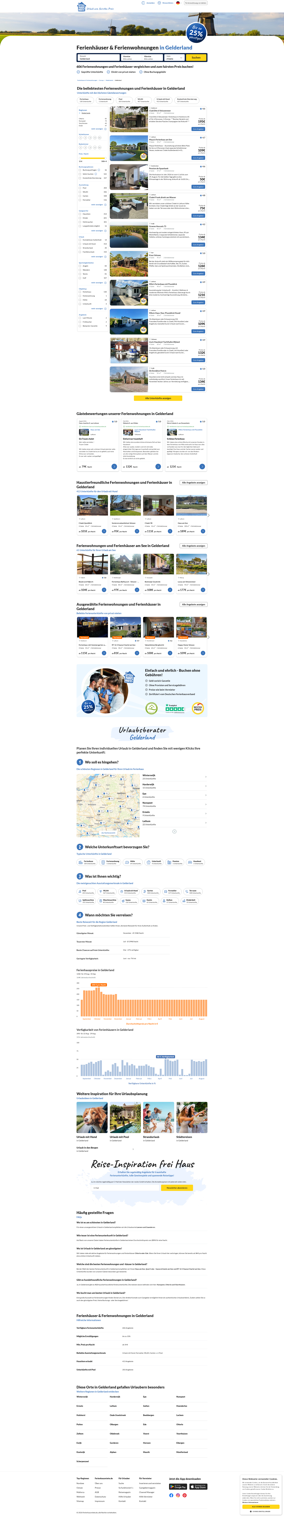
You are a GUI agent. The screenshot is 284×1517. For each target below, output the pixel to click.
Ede (146, 1253)
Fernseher (95, 200)
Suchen (196, 57)
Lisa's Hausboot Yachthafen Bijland (164, 342)
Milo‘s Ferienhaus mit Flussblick (163, 284)
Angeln (95, 266)
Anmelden (151, 3)
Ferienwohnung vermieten (195, 3)
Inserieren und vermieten (150, 1483)
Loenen (139, 1227)
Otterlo (138, 1253)
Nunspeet (161, 1285)
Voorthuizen (180, 1285)
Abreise (147, 56)
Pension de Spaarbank (158, 168)
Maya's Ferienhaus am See (160, 140)
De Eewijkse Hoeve (157, 371)
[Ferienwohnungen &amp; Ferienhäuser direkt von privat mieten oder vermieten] (95, 9)
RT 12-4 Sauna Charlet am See (189, 1269)
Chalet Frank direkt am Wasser (162, 197)
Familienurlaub (95, 252)
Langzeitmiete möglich (95, 226)
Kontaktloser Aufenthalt (95, 240)
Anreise (126, 56)
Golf (95, 278)
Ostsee (80, 1488)
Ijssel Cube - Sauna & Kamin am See (159, 1269)
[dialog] (261, 1495)
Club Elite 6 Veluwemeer (160, 111)
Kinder (95, 218)
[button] (261, 1511)
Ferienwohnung (95, 296)
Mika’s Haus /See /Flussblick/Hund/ (165, 313)
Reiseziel (83, 56)
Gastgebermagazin (147, 1488)
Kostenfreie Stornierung (95, 178)
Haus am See (140, 1269)
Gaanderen (150, 1227)
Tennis (95, 274)
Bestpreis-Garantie (95, 326)
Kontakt (122, 1501)
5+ (100, 138)
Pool (95, 188)
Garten (95, 196)
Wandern (95, 270)
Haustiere (95, 214)
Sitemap (80, 1501)
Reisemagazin (125, 1492)
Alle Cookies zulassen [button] (261, 1507)
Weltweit (81, 1496)
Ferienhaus (95, 292)
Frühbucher (95, 322)
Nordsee (80, 1483)
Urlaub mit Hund (95, 244)
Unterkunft (95, 304)
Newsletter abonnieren (177, 1188)
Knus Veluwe (155, 255)
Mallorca (80, 1492)
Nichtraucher (95, 222)
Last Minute (95, 318)
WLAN (95, 192)
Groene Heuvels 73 (157, 226)
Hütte (95, 300)
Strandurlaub (95, 248)
